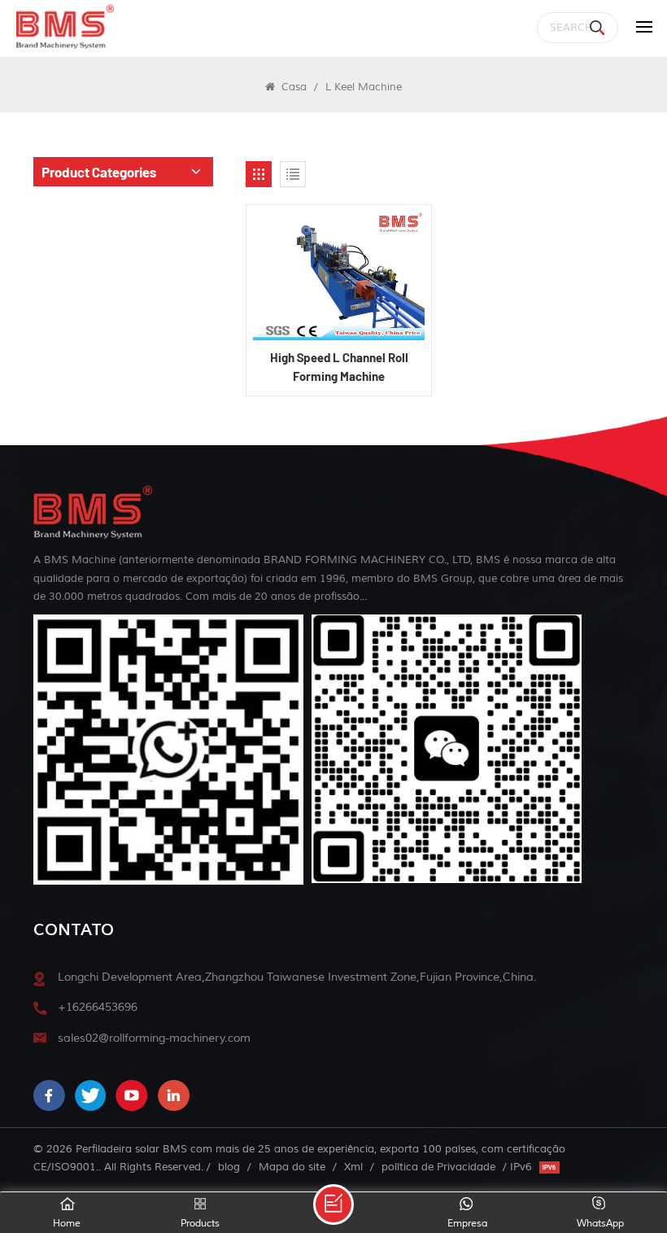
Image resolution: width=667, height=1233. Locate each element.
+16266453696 (97, 1007)
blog (229, 1167)
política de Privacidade (438, 1167)
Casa (292, 87)
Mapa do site (292, 1167)
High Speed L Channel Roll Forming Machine (339, 366)
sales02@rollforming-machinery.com (154, 1038)
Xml (353, 1167)
